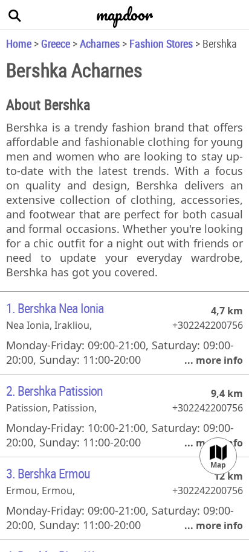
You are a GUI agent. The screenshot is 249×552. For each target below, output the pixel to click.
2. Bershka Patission (54, 390)
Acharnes (100, 43)
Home (18, 43)
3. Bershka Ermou (48, 473)
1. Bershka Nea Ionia (55, 308)
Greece (55, 43)
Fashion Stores (161, 43)
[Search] (15, 15)
